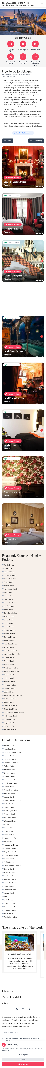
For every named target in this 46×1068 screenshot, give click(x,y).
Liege (7, 495)
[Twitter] (29, 1009)
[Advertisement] (23, 300)
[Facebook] (16, 1009)
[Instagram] (23, 1009)
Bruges (7, 185)
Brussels (8, 279)
